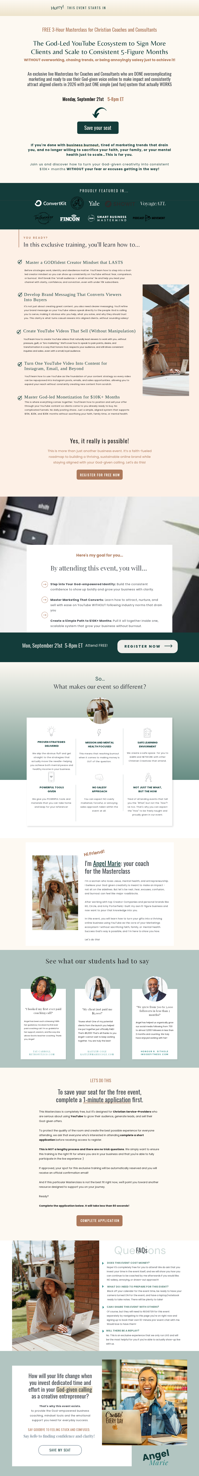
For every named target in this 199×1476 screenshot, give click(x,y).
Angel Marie (107, 863)
